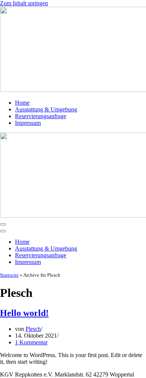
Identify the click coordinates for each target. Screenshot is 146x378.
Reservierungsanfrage (40, 116)
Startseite (9, 275)
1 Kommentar (31, 342)
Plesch (33, 329)
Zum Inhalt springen (24, 3)
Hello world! (24, 313)
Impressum (28, 123)
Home (22, 102)
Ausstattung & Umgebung (46, 109)
